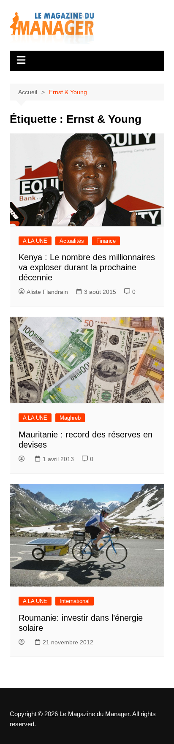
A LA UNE (35, 241)
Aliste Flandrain (47, 291)
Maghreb (70, 418)
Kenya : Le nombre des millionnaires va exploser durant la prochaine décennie (87, 267)
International (75, 601)
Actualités (72, 241)
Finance (106, 241)
